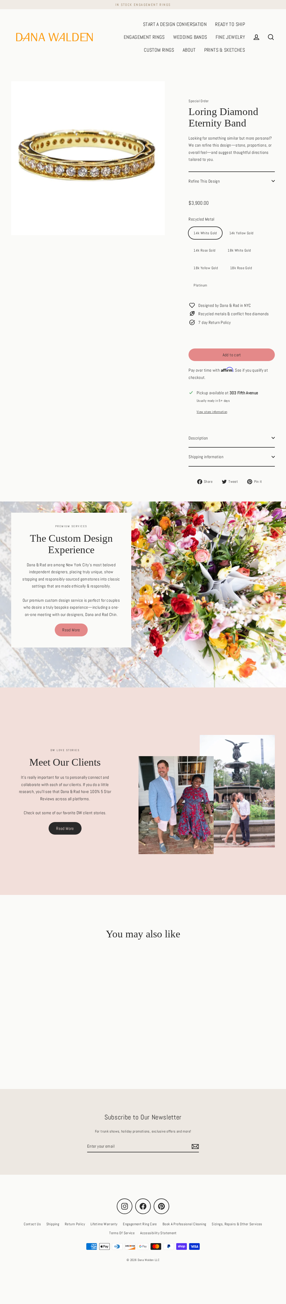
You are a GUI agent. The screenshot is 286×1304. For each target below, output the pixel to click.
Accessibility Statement (158, 1233)
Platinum (200, 285)
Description (198, 438)
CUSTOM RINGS (159, 50)
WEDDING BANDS (190, 37)
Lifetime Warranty (103, 1224)
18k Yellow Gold (206, 268)
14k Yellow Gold (241, 233)
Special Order (199, 101)
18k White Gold (239, 250)
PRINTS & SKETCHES (224, 50)
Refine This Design (204, 181)
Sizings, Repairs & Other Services (237, 1224)
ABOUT (189, 50)
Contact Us (32, 1224)
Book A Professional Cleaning (184, 1224)
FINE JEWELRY (230, 37)
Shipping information (206, 456)
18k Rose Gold (241, 268)
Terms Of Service (122, 1233)
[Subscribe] (194, 1146)
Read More (71, 629)
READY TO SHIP (230, 24)
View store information (212, 412)
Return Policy (75, 1224)
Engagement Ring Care (140, 1224)
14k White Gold (205, 233)
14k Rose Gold (204, 250)
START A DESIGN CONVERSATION (175, 24)
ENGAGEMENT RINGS (144, 37)
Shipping (52, 1224)
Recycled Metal (201, 219)
